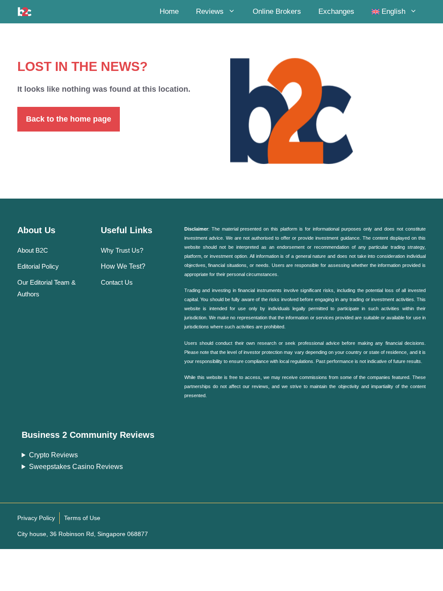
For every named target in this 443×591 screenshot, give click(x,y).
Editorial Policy (38, 266)
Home (169, 11)
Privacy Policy (36, 517)
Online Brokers (277, 11)
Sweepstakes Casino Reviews (76, 466)
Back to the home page (68, 119)
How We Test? (123, 266)
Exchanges (336, 11)
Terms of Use (82, 517)
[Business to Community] (24, 11)
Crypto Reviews (53, 455)
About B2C (32, 250)
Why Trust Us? (122, 250)
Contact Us (117, 282)
